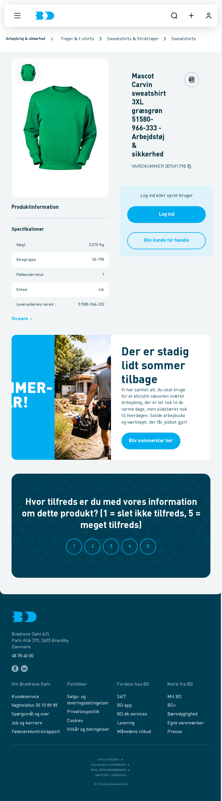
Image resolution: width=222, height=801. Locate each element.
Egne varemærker (185, 723)
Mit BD (174, 697)
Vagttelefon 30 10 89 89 (35, 705)
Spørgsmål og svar (30, 714)
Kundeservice (25, 697)
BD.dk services (132, 714)
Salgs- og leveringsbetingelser (88, 700)
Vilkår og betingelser (88, 729)
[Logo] (44, 16)
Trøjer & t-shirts (77, 39)
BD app (124, 705)
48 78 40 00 (23, 656)
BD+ (171, 705)
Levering (125, 723)
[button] (17, 16)
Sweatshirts (183, 39)
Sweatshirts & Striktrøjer (133, 39)
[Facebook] (15, 668)
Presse (174, 732)
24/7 (121, 697)
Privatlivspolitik (83, 712)
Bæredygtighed (182, 714)
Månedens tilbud (134, 732)
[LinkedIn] (24, 668)
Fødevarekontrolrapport (36, 732)
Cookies (75, 721)
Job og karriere (27, 723)
